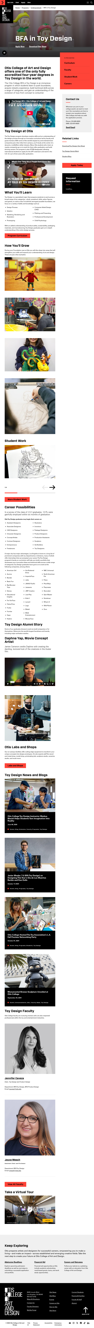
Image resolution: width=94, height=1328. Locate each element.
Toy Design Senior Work (70, 151)
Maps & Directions (33, 1299)
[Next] (52, 487)
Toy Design (43, 829)
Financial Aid (39, 1262)
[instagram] (73, 1323)
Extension (22, 829)
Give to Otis (53, 1307)
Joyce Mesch (12, 1160)
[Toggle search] (91, 2)
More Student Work (17, 499)
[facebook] (81, 1323)
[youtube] (70, 1323)
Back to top (85, 1314)
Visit (17, 2)
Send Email (70, 127)
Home (17, 8)
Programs (25, 8)
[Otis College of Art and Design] (2, 2)
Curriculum (69, 63)
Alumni (12, 829)
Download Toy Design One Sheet (73, 146)
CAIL (28, 1002)
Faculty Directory (33, 1306)
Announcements (20, 1002)
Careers (68, 83)
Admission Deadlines (13, 1262)
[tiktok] (84, 1323)
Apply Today (77, 165)
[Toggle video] (4, 53)
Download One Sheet (37, 46)
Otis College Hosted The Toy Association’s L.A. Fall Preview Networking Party (29, 935)
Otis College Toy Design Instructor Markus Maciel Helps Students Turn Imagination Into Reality (29, 818)
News (38, 1002)
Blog (16, 829)
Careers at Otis (54, 1303)
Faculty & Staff (77, 1299)
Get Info (10, 2)
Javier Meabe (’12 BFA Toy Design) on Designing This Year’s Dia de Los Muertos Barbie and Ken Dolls (27, 877)
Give (29, 2)
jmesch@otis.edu (15, 1170)
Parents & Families (78, 1296)
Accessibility (48, 1323)
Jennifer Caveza (14, 1078)
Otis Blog (52, 1296)
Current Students (78, 1292)
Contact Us (31, 1303)
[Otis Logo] (6, 14)
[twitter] (77, 1323)
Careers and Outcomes (73, 1262)
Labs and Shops (15, 766)
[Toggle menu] (88, 2)
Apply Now (20, 46)
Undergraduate (36, 8)
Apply (23, 2)
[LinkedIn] (88, 1323)
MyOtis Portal (31, 1310)
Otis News (52, 1292)
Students (29, 945)
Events (51, 1299)
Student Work (70, 77)
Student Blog (66, 156)
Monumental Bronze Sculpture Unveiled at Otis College (28, 992)
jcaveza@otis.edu (15, 1089)
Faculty (67, 70)
